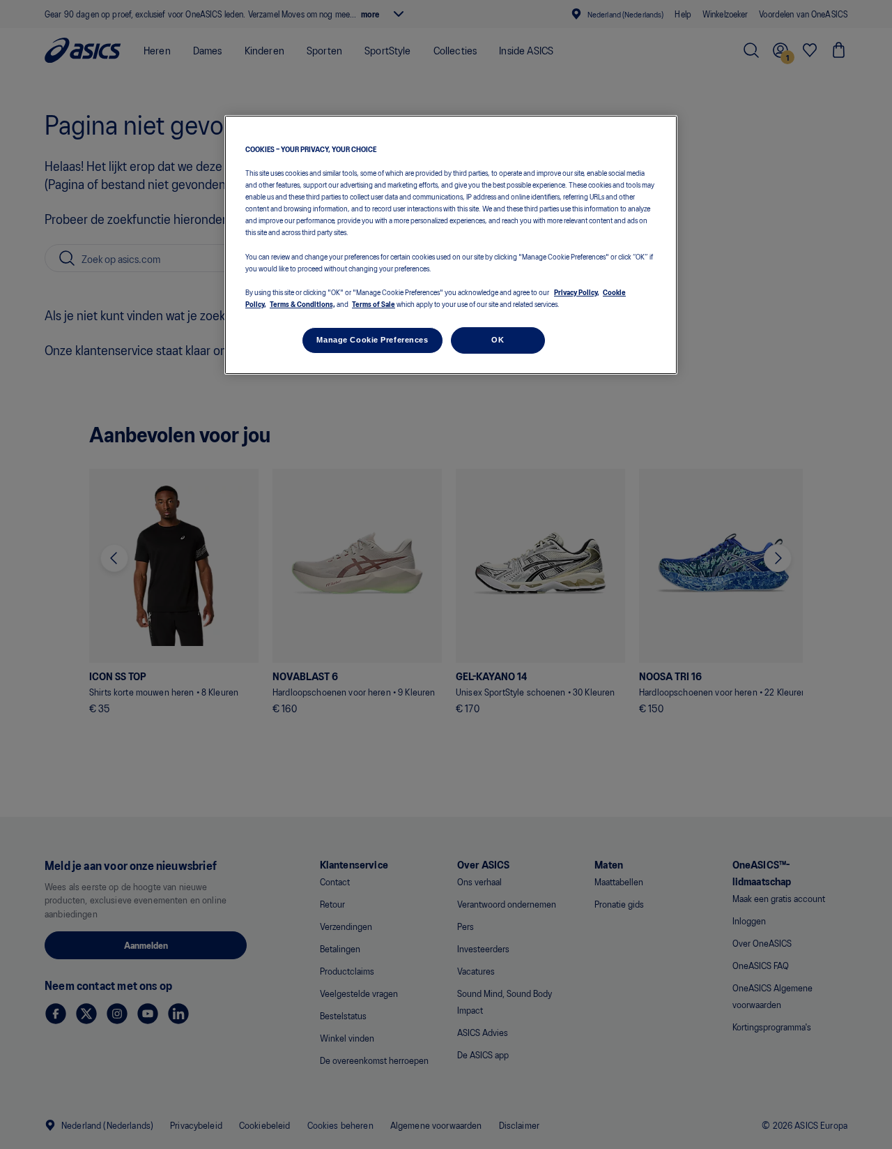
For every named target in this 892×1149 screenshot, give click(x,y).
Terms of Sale (373, 303)
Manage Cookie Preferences (372, 340)
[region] (450, 245)
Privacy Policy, (576, 291)
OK (497, 340)
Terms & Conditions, (302, 303)
